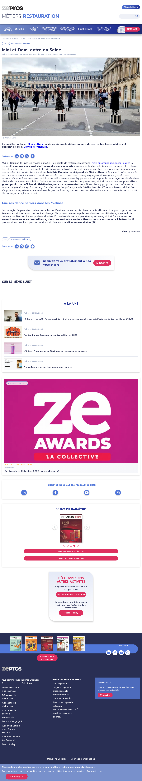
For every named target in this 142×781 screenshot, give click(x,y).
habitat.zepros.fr (62, 698)
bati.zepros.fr (60, 683)
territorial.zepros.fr (63, 702)
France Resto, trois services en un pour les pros (48, 367)
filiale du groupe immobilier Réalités (111, 163)
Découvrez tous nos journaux (71, 558)
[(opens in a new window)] (32, 156)
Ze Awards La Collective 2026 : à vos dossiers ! (32, 471)
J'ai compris (16, 776)
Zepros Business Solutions (71, 594)
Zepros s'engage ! (12, 721)
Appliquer (136, 16)
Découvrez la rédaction (9, 697)
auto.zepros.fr (60, 691)
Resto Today (71, 612)
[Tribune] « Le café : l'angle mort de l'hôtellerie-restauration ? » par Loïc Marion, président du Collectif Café (78, 319)
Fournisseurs (85, 29)
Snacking (19, 29)
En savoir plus (94, 771)
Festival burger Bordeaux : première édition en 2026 (50, 335)
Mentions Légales (56, 759)
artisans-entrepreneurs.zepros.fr (65, 707)
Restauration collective (49, 29)
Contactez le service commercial (9, 714)
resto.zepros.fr (61, 694)
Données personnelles (83, 759)
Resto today (8, 744)
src (29, 38)
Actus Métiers (8, 29)
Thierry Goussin (69, 54)
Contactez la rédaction (9, 704)
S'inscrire (102, 263)
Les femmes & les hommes (104, 29)
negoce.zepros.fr (62, 687)
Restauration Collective (20, 43)
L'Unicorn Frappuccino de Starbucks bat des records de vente (55, 351)
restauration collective (14, 38)
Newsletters (131, 7)
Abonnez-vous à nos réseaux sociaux (11, 729)
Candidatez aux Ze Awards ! (11, 738)
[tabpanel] (71, 528)
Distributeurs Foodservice (67, 29)
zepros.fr (57, 716)
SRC (5, 43)
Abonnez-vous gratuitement (70, 551)
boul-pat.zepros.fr (62, 713)
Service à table (33, 29)
